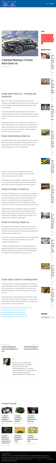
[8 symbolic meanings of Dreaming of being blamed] (45, 159)
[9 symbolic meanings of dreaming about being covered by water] (45, 184)
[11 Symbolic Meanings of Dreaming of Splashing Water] (45, 213)
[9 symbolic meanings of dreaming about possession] (45, 54)
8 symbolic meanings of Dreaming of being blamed (52, 166)
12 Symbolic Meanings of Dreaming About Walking (52, 86)
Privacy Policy (44, 459)
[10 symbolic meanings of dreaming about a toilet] (45, 105)
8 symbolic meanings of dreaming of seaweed (18, 418)
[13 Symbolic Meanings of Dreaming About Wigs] (45, 288)
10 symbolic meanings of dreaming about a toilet (52, 112)
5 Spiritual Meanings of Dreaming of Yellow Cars (15, 314)
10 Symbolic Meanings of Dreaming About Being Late (32, 418)
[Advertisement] (28, 17)
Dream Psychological (15, 453)
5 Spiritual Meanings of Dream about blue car (14, 310)
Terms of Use (35, 459)
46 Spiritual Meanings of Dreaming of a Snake (19, 438)
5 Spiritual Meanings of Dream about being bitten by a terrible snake (6, 439)
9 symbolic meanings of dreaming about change (52, 246)
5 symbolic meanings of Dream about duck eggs (32, 438)
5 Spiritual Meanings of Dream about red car (14, 312)
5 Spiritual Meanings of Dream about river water (15, 316)
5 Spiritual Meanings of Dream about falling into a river (16, 308)
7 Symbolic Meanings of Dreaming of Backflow (52, 270)
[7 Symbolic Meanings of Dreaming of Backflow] (45, 264)
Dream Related (25, 453)
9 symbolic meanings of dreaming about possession (52, 61)
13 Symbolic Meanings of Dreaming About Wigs (52, 294)
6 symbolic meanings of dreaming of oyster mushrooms (7, 418)
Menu (52, 3)
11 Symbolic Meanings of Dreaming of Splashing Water (52, 220)
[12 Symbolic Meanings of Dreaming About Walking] (45, 79)
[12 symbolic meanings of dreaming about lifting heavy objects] (45, 130)
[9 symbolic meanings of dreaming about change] (45, 239)
